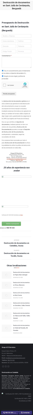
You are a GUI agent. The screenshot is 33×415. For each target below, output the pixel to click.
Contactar (26, 412)
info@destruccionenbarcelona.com (16, 159)
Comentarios (6, 56)
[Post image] (6, 275)
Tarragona (11, 375)
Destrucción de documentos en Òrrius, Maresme (21, 284)
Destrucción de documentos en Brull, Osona (21, 294)
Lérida (21, 375)
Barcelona (4, 375)
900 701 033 (19, 160)
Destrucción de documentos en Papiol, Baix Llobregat (21, 274)
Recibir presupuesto (9, 93)
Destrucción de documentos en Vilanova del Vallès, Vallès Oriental (21, 315)
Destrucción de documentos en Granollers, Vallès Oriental (21, 304)
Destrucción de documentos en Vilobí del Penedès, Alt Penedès (21, 328)
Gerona (17, 375)
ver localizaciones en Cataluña (21, 388)
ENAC (21, 215)
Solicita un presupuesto (12, 223)
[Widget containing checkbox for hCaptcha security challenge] (15, 85)
